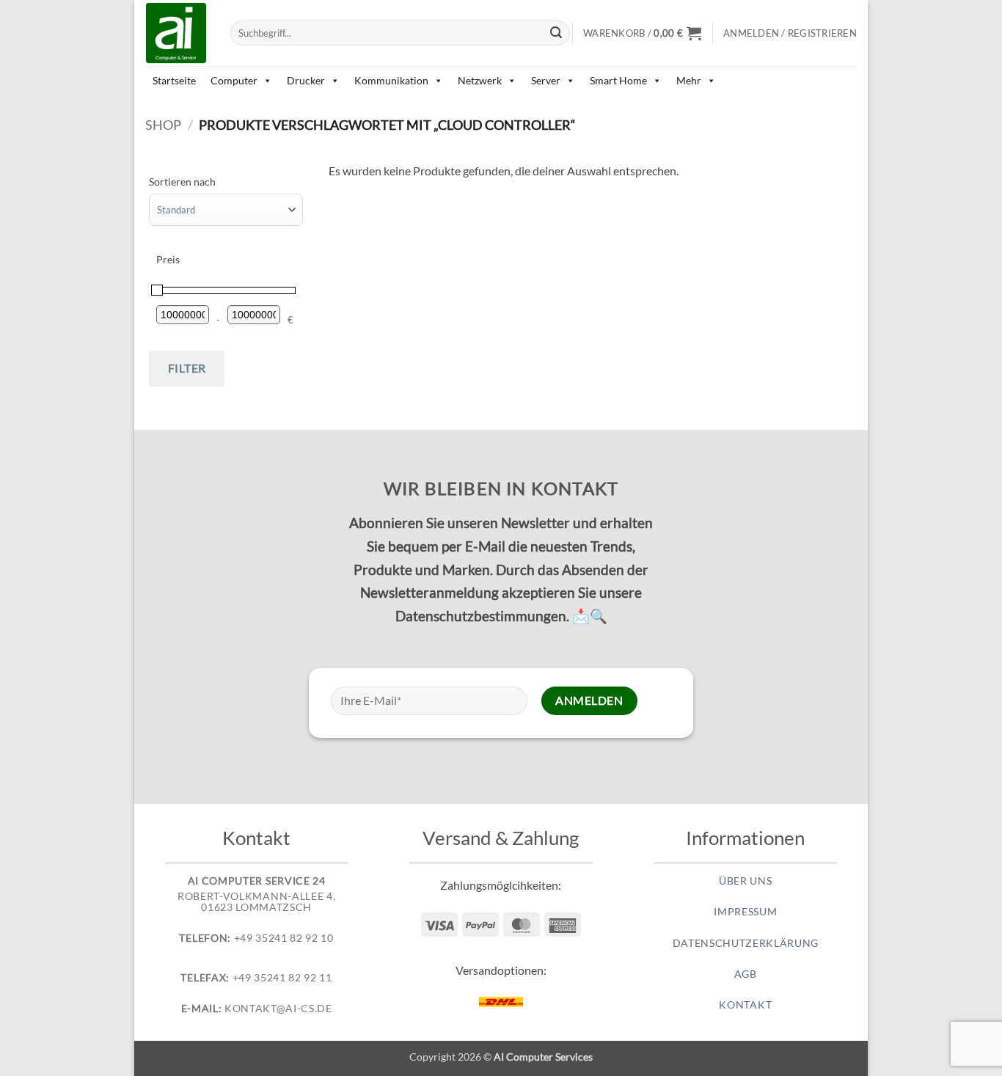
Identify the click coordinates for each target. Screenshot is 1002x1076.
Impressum (745, 912)
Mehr (688, 80)
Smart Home (618, 80)
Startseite (174, 80)
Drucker (306, 80)
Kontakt (745, 1005)
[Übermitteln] (556, 33)
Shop (163, 125)
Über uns (745, 881)
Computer (234, 80)
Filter (187, 368)
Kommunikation (391, 80)
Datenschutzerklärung (746, 943)
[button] (642, 33)
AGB (745, 974)
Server (545, 80)
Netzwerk (480, 80)
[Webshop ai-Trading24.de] (176, 33)
